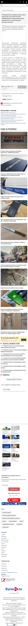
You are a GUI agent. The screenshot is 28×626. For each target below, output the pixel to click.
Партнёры (3, 568)
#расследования (13, 521)
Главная (4, 10)
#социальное (5, 527)
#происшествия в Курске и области (10, 518)
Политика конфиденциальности (9, 572)
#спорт (21, 521)
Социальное (4, 556)
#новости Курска (6, 512)
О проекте (3, 564)
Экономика (4, 545)
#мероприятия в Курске (8, 524)
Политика (3, 538)
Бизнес (2, 552)
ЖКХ (2, 549)
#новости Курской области (9, 515)
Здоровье (3, 550)
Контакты (4, 566)
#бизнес (4, 521)
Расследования (4, 541)
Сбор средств (4, 570)
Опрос (6, 375)
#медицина (19, 524)
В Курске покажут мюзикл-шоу (8, 112)
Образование (4, 554)
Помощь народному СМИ (10, 338)
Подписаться (14, 489)
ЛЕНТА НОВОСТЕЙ (11, 343)
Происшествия (10, 10)
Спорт (2, 543)
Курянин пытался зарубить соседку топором (12, 288)
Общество (3, 536)
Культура (3, 547)
